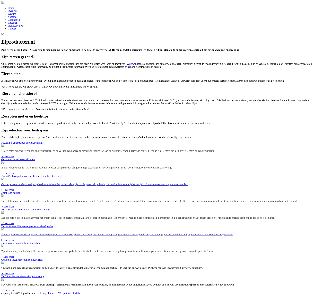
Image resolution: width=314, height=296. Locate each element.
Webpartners (64, 293)
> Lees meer (7, 156)
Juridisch (77, 293)
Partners (52, 293)
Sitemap (42, 293)
